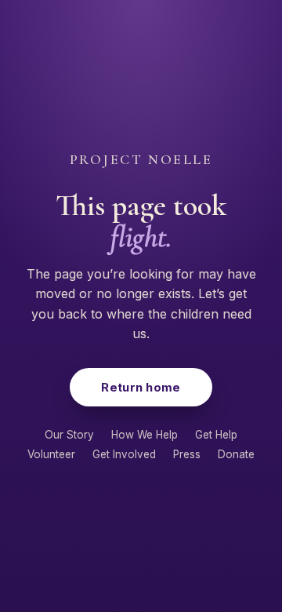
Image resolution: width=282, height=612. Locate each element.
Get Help (216, 434)
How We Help (144, 434)
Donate (236, 454)
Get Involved (124, 454)
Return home (140, 387)
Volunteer (51, 454)
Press (187, 454)
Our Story (69, 434)
